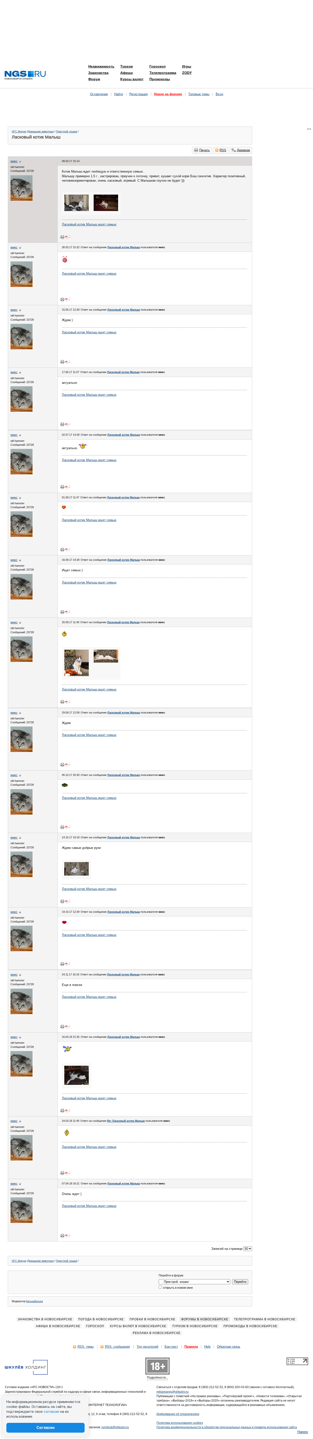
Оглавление (99, 94)
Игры (186, 66)
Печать (204, 150)
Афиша (126, 73)
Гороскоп (157, 66)
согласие (51, 1411)
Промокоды (159, 79)
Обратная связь (228, 1346)
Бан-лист (171, 1346)
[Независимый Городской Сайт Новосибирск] (25, 75)
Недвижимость (101, 66)
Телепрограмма (162, 73)
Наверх (302, 1432)
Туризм (126, 66)
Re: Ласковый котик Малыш (126, 1120)
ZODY (187, 73)
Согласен (45, 1427)
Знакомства (98, 73)
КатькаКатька (34, 1301)
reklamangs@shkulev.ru (172, 1391)
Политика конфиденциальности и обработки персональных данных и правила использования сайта (226, 1427)
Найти (118, 94)
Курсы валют (132, 79)
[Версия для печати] (62, 237)
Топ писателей (147, 1346)
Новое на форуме (168, 94)
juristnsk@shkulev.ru (115, 1427)
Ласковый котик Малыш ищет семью (89, 224)
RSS (223, 150)
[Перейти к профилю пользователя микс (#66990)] (22, 199)
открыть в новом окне (177, 1287)
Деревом (243, 150)
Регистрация (138, 94)
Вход (219, 94)
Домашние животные (41, 131)
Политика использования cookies (179, 1423)
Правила (191, 1346)
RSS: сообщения (117, 1346)
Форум (94, 79)
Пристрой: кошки (66, 131)
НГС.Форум (19, 131)
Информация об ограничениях (177, 1414)
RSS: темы (86, 1346)
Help (207, 1346)
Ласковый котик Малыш (123, 247)
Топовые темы (198, 94)
